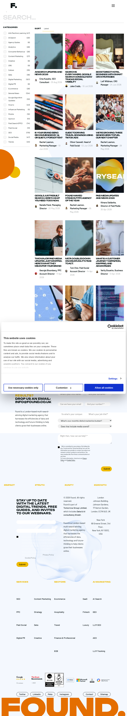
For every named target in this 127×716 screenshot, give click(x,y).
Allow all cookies (104, 387)
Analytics (12, 47)
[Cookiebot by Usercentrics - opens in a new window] (109, 327)
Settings (113, 378)
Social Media (13, 137)
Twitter (22, 694)
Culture (11, 70)
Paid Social (12, 128)
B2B (56, 651)
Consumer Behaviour (16, 51)
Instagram (64, 694)
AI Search (12, 38)
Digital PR (12, 84)
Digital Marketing (15, 79)
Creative (11, 61)
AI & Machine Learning (17, 33)
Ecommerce (13, 88)
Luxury (86, 625)
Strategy (38, 612)
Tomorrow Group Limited (75, 508)
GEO (95, 612)
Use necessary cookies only (23, 387)
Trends (11, 142)
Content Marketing (15, 56)
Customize (62, 387)
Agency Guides (14, 42)
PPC (18, 612)
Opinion (11, 119)
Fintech (86, 612)
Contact (89, 694)
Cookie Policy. (71, 460)
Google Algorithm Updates (15, 98)
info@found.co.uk (33, 402)
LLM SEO (97, 625)
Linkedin (37, 694)
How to (11, 105)
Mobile (11, 114)
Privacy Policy (48, 555)
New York (101, 520)
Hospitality (59, 612)
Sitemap (104, 694)
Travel (57, 625)
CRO (10, 65)
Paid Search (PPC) (15, 123)
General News (13, 93)
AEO (95, 638)
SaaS (85, 599)
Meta (50, 694)
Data (10, 75)
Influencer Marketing (16, 109)
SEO (10, 132)
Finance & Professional (64, 638)
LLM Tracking (99, 651)
